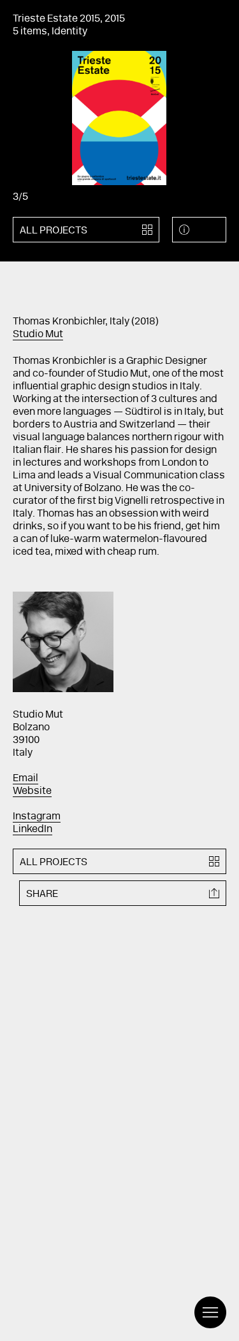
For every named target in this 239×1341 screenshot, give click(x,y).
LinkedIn (32, 829)
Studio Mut (38, 335)
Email (25, 779)
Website (32, 791)
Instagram (37, 817)
